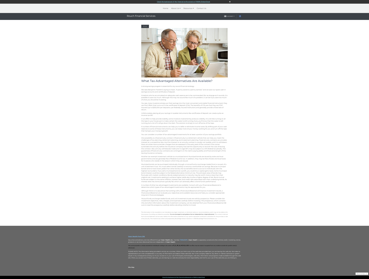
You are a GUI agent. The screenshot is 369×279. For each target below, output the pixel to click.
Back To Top (361, 273)
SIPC (186, 240)
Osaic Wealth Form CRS (136, 236)
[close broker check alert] (230, 2)
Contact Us (201, 8)
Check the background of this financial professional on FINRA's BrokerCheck (183, 2)
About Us (175, 8)
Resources (187, 8)
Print (145, 26)
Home (165, 8)
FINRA (182, 240)
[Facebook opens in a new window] (240, 17)
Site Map (131, 267)
